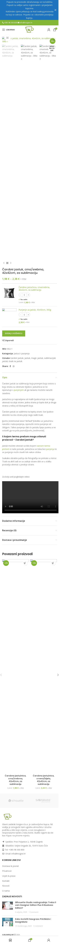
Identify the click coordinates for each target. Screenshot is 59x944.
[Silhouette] (16, 801)
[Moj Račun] (49, 30)
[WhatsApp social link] (13, 366)
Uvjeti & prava (8, 876)
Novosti (5, 885)
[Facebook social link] (10, 366)
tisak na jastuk (15, 361)
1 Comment (33, 912)
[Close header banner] (55, 10)
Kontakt (5, 881)
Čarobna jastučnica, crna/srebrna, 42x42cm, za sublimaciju (34, 288)
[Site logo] (29, 29)
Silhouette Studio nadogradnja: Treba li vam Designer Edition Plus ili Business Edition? (35, 905)
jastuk (27, 358)
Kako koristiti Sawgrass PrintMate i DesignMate (33, 920)
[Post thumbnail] (7, 907)
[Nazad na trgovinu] (7, 263)
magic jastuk (37, 358)
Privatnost (7, 871)
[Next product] (10, 263)
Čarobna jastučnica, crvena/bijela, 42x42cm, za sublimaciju (43, 780)
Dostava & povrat (10, 866)
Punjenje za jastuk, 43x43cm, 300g (35, 309)
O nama (6, 890)
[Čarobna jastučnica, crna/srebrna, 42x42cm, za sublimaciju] (15, 666)
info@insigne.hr (26, 22)
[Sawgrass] (43, 801)
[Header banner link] (29, 10)
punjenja (50, 449)
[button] (5, 40)
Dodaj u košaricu (13, 333)
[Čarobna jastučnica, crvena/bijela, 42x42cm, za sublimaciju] (43, 666)
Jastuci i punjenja (22, 353)
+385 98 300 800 (11, 22)
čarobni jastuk (16, 358)
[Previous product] (4, 263)
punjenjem (19, 390)
